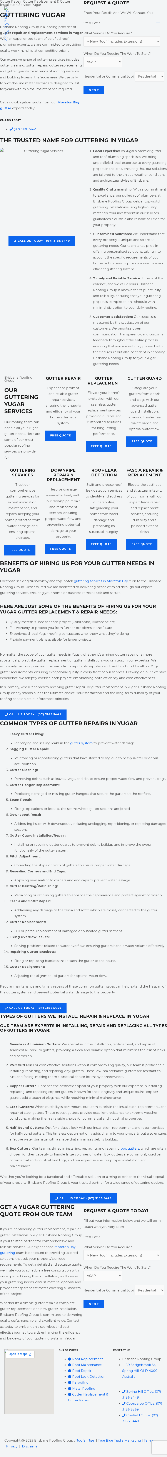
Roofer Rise (85, 1440)
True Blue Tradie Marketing (119, 1440)
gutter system (81, 743)
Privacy (11, 1446)
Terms (149, 1440)
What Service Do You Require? (108, 1247)
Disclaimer (30, 1446)
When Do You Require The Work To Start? (117, 54)
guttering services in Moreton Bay (101, 581)
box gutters (129, 1148)
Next (94, 90)
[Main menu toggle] (158, 23)
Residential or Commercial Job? (109, 76)
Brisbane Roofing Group (48, 24)
